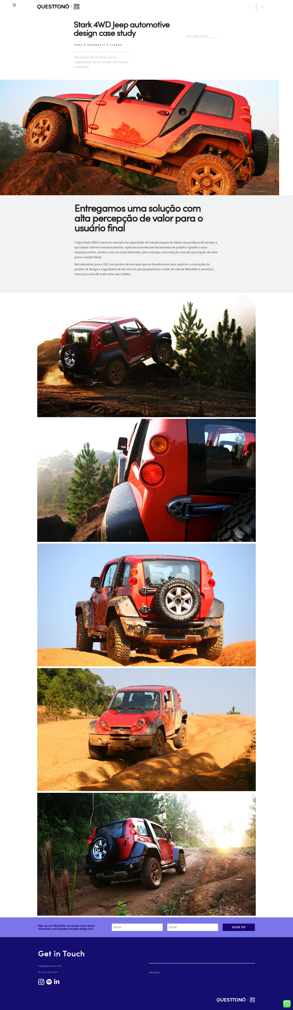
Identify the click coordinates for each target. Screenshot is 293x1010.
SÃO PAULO (154, 972)
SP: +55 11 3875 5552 (48, 972)
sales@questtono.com (49, 966)
